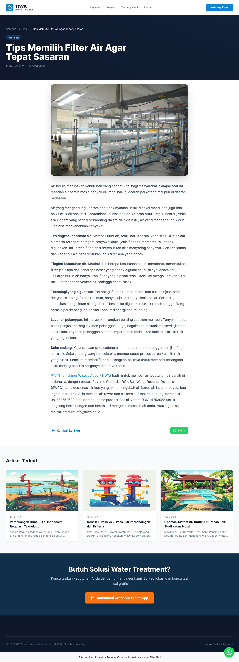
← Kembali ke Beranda (219, 644)
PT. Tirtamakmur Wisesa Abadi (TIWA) (81, 375)
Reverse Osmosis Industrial (123, 657)
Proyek (110, 7)
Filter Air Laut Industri (91, 657)
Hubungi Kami (219, 7)
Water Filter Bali (151, 657)
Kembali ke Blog (65, 430)
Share (181, 430)
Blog (24, 28)
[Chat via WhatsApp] (229, 652)
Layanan (95, 7)
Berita (147, 7)
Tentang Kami (129, 7)
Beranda (11, 28)
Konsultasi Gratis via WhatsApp (119, 598)
